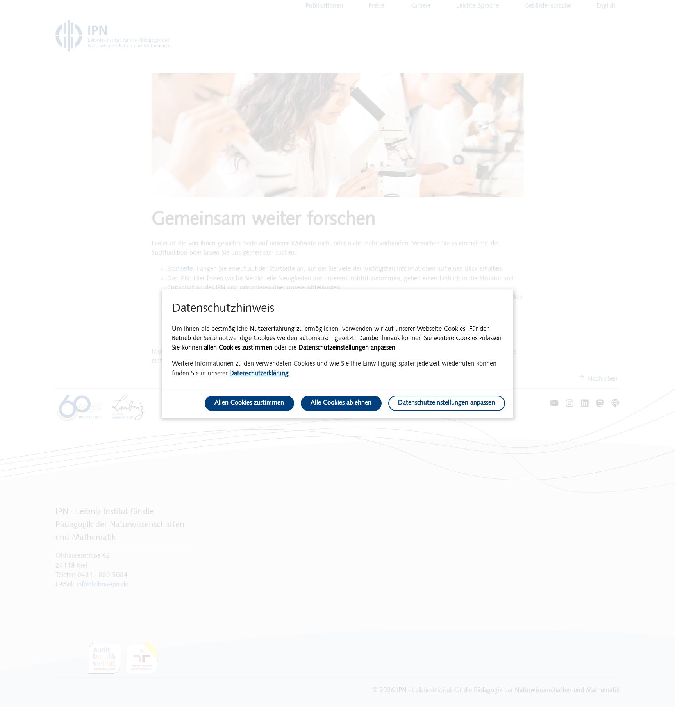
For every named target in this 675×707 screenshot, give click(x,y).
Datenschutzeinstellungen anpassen (446, 403)
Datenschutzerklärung (259, 373)
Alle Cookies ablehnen (341, 403)
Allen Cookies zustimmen (249, 403)
